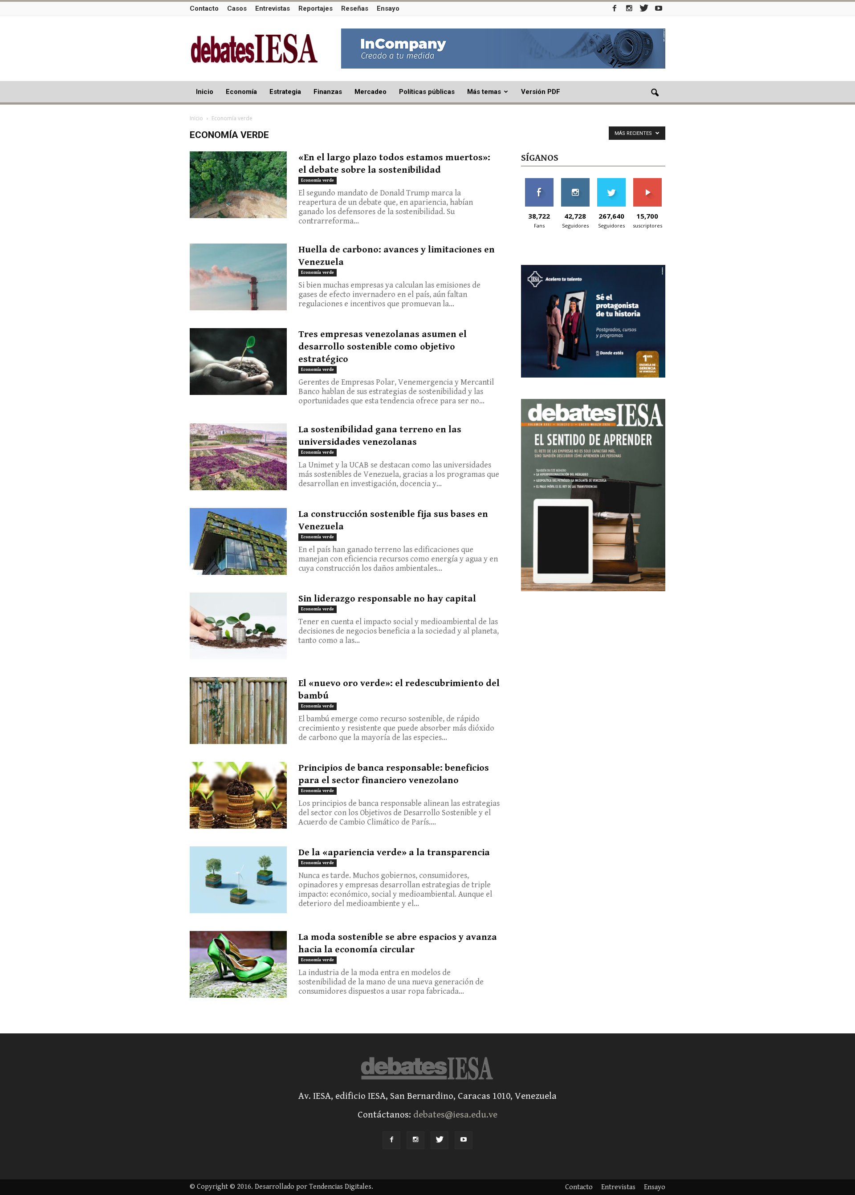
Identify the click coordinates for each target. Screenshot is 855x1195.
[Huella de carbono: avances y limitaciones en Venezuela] (238, 277)
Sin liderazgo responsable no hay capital (387, 598)
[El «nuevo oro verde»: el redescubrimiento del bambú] (238, 710)
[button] (654, 93)
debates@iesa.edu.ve (455, 1115)
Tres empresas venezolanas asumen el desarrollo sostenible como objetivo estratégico (382, 347)
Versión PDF (540, 92)
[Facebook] (614, 8)
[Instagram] (629, 8)
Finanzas (328, 92)
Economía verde (317, 180)
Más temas (484, 92)
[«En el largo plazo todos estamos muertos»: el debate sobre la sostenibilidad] (238, 184)
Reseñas (354, 8)
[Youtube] (658, 8)
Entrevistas (272, 8)
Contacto (204, 8)
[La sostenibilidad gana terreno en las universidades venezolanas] (238, 456)
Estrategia (285, 92)
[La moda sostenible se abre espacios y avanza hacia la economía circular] (238, 964)
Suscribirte (647, 181)
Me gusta (539, 181)
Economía (241, 92)
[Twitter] (644, 8)
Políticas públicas (427, 92)
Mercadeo (370, 92)
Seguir (575, 181)
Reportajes (315, 8)
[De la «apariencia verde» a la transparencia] (238, 879)
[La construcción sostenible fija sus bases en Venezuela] (238, 541)
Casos (237, 8)
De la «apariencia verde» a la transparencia (394, 852)
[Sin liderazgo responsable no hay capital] (238, 626)
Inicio (204, 92)
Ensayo (388, 8)
